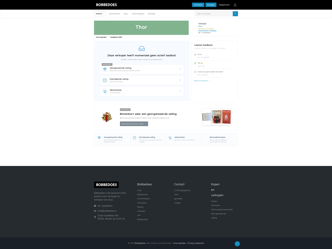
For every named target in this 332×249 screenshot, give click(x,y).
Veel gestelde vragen (178, 198)
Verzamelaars (143, 198)
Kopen (214, 201)
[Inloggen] (235, 4)
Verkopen (198, 5)
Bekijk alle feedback (201, 81)
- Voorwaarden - (179, 243)
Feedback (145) (116, 37)
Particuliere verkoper (207, 31)
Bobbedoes (140, 243)
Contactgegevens (182, 190)
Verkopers (142, 203)
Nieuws (140, 207)
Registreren (224, 5)
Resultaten (151, 14)
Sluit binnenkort (114, 14)
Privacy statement (196, 243)
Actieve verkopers (138, 14)
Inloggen (211, 5)
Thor (200, 26)
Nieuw (126, 14)
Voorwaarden (101, 37)
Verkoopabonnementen (222, 209)
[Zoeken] (235, 13)
